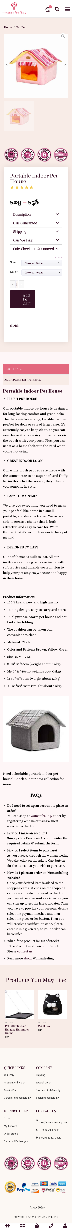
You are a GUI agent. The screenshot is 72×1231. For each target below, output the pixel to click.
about (28, 958)
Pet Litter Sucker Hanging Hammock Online (17, 1030)
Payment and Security (48, 1090)
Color (13, 271)
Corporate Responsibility (17, 1097)
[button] (67, 9)
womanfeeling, (41, 816)
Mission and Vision (14, 1082)
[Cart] (47, 9)
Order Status (11, 1133)
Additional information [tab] (22, 379)
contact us (24, 951)
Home (8, 27)
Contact (8, 1118)
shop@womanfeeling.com (53, 1120)
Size (13, 262)
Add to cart (27, 299)
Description (22, 214)
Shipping (19, 231)
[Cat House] (52, 1003)
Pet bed (21, 27)
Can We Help (23, 240)
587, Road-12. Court (49, 1137)
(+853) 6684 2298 (48, 1130)
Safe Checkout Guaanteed (33, 249)
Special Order (43, 1082)
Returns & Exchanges (16, 1141)
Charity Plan (10, 1090)
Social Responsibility (47, 1097)
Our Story (9, 1075)
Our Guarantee (25, 223)
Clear (58, 257)
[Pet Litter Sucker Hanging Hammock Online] (19, 1003)
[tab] (36, 214)
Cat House (44, 1026)
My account (10, 1126)
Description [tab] (13, 369)
